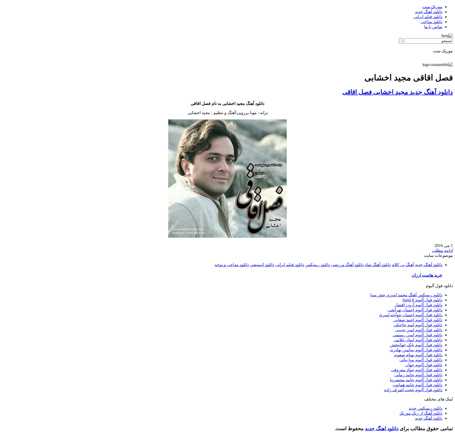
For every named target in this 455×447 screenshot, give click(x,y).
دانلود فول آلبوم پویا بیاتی (420, 360)
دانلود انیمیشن (262, 264)
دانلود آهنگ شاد (378, 264)
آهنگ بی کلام (403, 264)
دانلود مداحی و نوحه (232, 264)
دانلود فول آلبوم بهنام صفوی (418, 355)
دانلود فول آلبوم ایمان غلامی (418, 340)
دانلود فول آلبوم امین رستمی (417, 335)
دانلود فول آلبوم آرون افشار (418, 305)
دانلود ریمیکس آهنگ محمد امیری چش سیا (406, 295)
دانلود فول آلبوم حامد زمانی (418, 375)
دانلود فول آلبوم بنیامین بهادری (416, 350)
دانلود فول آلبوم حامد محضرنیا (416, 380)
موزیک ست (432, 6)
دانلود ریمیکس (317, 264)
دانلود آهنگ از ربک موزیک (420, 413)
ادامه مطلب (442, 250)
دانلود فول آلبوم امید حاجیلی (418, 325)
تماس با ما (433, 26)
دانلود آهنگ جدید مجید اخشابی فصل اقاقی (397, 92)
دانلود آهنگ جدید (428, 11)
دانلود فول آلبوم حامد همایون (417, 385)
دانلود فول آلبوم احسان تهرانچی (415, 310)
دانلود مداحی (431, 21)
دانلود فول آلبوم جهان (423, 365)
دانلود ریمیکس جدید (425, 408)
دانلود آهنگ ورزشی (347, 264)
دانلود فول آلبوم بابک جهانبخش (416, 345)
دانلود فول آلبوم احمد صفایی (417, 320)
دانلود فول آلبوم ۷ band (422, 300)
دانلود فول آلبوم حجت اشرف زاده (413, 390)
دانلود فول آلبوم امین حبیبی (418, 330)
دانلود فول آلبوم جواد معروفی (416, 370)
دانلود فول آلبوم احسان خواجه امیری (410, 315)
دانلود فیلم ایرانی (427, 16)
